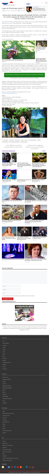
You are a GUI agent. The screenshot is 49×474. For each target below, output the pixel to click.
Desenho (4, 360)
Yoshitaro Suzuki (24, 141)
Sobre (4, 453)
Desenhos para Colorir (7, 362)
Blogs (4, 411)
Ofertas (4, 392)
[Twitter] (9, 467)
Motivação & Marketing (7, 387)
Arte (3, 341)
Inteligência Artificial (7, 379)
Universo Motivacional (7, 430)
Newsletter (5, 447)
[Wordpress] (27, 467)
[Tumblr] (24, 467)
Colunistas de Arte (6, 415)
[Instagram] (33, 467)
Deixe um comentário (22, 10)
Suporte (4, 428)
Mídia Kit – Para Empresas (8, 445)
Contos (4, 351)
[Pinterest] (12, 467)
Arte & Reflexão (6, 343)
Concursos (4, 417)
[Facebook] (6, 467)
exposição (10, 23)
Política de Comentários (7, 451)
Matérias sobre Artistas (7, 385)
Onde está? (5, 394)
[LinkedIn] (15, 467)
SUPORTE (5, 456)
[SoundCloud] (30, 467)
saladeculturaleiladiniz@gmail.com (9, 93)
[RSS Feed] (3, 467)
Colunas (4, 349)
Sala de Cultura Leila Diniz (14, 141)
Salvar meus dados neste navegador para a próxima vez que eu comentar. (19, 295)
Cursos (4, 353)
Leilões (4, 381)
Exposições (5, 368)
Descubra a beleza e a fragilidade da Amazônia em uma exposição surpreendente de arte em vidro (35, 147)
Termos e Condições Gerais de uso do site (10, 458)
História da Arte (6, 377)
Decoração (4, 358)
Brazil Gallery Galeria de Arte (8, 413)
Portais (4, 426)
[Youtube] (18, 467)
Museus (4, 424)
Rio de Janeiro (5, 141)
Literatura (4, 383)
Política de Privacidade (7, 449)
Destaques (4, 364)
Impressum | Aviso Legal (7, 460)
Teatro (4, 400)
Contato (4, 441)
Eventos (4, 366)
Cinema (4, 347)
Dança (4, 356)
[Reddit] (21, 467)
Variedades (5, 402)
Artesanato (5, 345)
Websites (4, 432)
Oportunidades (5, 396)
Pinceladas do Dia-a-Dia (7, 398)
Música (4, 390)
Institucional (5, 443)
